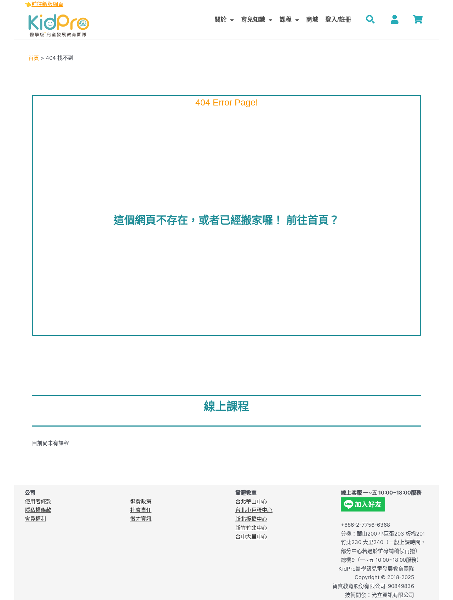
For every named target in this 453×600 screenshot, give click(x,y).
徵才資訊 (140, 518)
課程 (286, 19)
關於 (220, 19)
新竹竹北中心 (251, 527)
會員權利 (35, 518)
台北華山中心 (251, 501)
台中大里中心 (251, 536)
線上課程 (226, 406)
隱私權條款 (38, 510)
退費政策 (140, 501)
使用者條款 (38, 501)
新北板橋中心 (251, 518)
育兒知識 (253, 19)
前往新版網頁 (47, 4)
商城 (312, 19)
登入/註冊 (338, 19)
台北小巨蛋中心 (254, 510)
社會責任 (140, 510)
